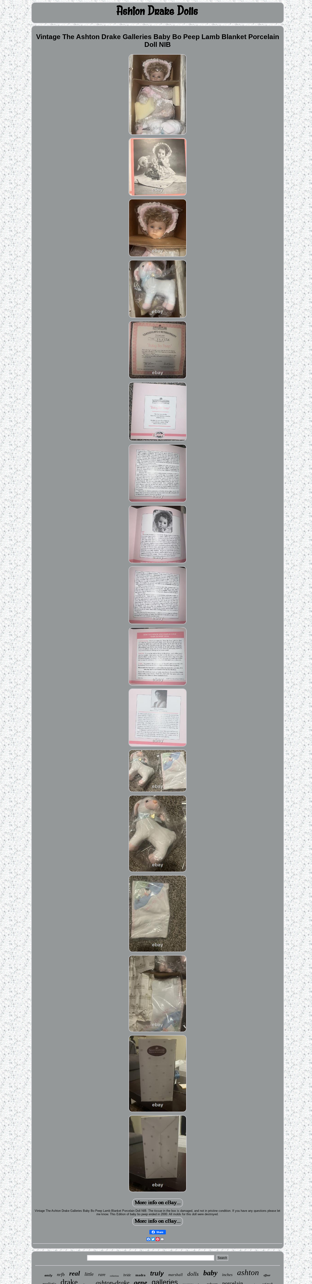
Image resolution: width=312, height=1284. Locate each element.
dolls (193, 1274)
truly (157, 1273)
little (89, 1274)
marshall (175, 1275)
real (74, 1273)
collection (114, 1276)
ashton (248, 1272)
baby (210, 1273)
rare (101, 1274)
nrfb (61, 1274)
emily (48, 1275)
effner (267, 1275)
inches (227, 1274)
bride (127, 1275)
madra (140, 1275)
